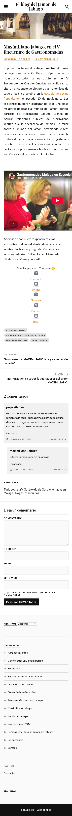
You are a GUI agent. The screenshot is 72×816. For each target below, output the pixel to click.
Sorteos (12, 747)
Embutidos (14, 668)
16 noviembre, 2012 (20, 439)
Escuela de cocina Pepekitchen (25, 335)
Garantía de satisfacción (22, 692)
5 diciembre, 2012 (23, 470)
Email (8, 563)
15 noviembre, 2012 (46, 59)
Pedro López (40, 340)
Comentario (13, 518)
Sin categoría (15, 739)
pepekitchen (15, 407)
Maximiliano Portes (17, 59)
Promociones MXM (19, 724)
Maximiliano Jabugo (20, 708)
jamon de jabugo (16, 340)
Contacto (9, 773)
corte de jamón (16, 330)
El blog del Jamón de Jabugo (36, 6)
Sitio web (10, 578)
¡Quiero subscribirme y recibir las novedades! (29, 593)
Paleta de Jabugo (18, 716)
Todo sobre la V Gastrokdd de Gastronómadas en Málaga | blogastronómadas (35, 491)
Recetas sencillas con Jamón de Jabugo (30, 731)
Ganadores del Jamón (20, 684)
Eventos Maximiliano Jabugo (25, 676)
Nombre (10, 549)
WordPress (44, 810)
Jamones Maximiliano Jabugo (25, 700)
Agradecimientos (18, 652)
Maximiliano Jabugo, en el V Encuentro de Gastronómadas (33, 49)
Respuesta (60, 439)
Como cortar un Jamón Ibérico (25, 660)
